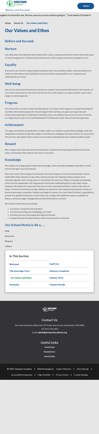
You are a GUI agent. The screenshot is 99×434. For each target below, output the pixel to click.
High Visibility (44, 375)
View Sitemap (83, 369)
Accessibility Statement (21, 375)
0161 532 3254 (51, 329)
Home (8, 23)
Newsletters (49, 352)
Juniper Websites (63, 369)
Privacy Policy (62, 375)
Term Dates (49, 347)
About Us (18, 23)
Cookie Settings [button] (81, 375)
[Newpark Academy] (16, 3)
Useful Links (49, 356)
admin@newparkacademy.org (52, 332)
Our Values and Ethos (37, 23)
